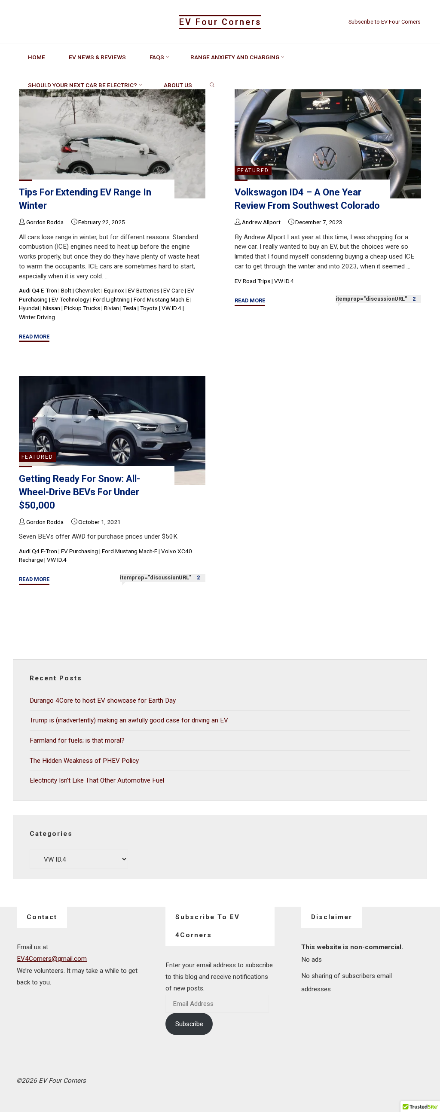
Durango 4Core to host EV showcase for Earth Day (103, 700)
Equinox (114, 290)
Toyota (149, 308)
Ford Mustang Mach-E (161, 299)
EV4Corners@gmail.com (52, 959)
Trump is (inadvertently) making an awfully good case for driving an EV (129, 720)
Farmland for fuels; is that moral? (77, 740)
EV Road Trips (253, 280)
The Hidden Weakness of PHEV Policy (84, 761)
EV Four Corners (220, 22)
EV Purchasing (79, 550)
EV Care (173, 290)
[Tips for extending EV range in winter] (112, 143)
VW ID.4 (171, 308)
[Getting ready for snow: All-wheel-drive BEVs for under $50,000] (112, 430)
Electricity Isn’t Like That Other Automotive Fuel (97, 780)
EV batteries (143, 290)
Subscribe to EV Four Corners (384, 21)
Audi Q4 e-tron (38, 290)
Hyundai (29, 308)
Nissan (51, 308)
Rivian (111, 308)
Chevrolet (87, 290)
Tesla (129, 308)
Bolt (66, 290)
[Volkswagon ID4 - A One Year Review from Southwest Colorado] (328, 143)
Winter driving (37, 317)
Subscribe (189, 1024)
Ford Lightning (111, 299)
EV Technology (70, 299)
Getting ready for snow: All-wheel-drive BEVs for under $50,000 (79, 492)
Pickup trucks (82, 308)
